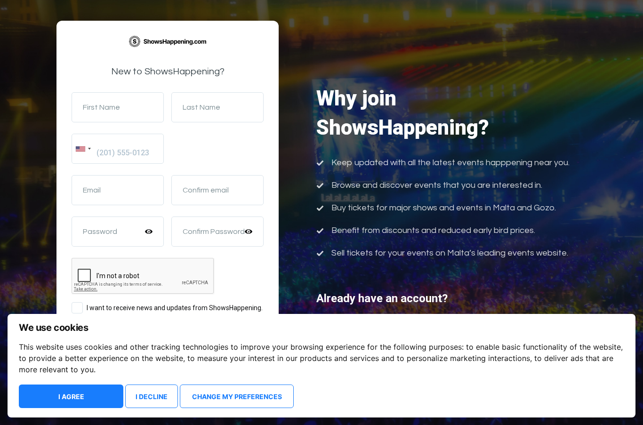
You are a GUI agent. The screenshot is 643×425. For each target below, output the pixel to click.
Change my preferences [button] (237, 397)
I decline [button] (152, 397)
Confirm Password (214, 231)
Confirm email (206, 190)
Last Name (201, 107)
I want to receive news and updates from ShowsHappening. (175, 308)
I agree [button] (71, 397)
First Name (101, 107)
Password (100, 231)
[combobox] (83, 148)
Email (92, 190)
